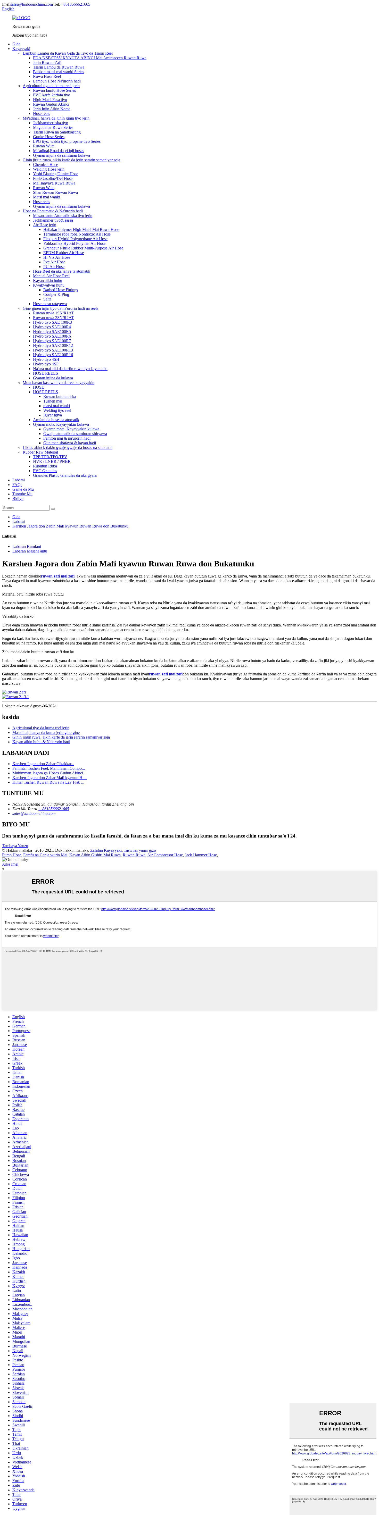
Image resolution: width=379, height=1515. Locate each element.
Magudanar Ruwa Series (53, 127)
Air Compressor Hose (165, 855)
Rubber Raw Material (40, 452)
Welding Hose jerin (48, 169)
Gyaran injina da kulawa (53, 378)
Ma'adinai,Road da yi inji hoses (58, 150)
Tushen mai (52, 401)
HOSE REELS (45, 373)
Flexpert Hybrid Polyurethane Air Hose (75, 239)
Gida (16, 44)
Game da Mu (23, 489)
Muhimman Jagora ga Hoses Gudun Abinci (47, 773)
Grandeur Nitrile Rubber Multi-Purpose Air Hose (83, 248)
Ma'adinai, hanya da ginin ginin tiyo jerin (56, 118)
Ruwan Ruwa (134, 855)
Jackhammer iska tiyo (50, 123)
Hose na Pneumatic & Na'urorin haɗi (53, 211)
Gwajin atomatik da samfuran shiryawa (75, 433)
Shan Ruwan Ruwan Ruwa (55, 192)
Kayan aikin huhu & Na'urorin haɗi (41, 742)
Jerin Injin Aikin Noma (51, 109)
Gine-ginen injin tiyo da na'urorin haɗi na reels (60, 308)
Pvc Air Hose (54, 262)
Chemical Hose (45, 164)
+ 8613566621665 (75, 4)
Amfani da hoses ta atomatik (56, 419)
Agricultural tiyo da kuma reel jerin (51, 85)
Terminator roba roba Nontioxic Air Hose (77, 234)
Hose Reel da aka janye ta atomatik (61, 271)
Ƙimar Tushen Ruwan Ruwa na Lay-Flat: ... (48, 782)
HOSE (38, 387)
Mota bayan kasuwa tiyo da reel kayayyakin (58, 382)
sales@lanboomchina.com (31, 4)
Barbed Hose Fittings (60, 290)
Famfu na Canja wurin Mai (45, 855)
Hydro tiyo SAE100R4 (52, 327)
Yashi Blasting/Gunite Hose (55, 174)
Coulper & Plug (56, 294)
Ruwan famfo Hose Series (54, 90)
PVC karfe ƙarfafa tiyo (51, 95)
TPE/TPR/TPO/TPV (50, 457)
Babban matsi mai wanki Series (58, 72)
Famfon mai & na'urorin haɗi (66, 438)
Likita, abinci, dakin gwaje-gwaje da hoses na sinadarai (67, 447)
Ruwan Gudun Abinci (51, 104)
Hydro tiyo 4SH (46, 359)
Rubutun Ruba (45, 466)
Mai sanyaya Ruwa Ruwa (54, 183)
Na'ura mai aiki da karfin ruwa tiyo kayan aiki (70, 368)
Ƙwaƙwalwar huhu (48, 285)
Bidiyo (17, 498)
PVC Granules (45, 470)
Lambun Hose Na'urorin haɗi (57, 81)
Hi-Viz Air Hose (56, 257)
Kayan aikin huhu (47, 280)
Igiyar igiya (52, 415)
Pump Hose (11, 855)
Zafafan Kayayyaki (106, 850)
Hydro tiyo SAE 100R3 (52, 322)
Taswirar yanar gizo (140, 850)
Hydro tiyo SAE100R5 (52, 331)
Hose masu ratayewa (50, 304)
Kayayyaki (21, 48)
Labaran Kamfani (26, 546)
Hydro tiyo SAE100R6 (52, 336)
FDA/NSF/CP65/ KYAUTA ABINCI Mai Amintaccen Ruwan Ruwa (89, 58)
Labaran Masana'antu (29, 551)
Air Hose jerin (44, 225)
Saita (47, 299)
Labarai (18, 480)
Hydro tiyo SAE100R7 (52, 341)
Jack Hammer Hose (201, 855)
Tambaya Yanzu (15, 845)
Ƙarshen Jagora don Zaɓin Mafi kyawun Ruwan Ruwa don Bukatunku (70, 526)
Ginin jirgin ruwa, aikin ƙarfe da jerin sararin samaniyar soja (71, 160)
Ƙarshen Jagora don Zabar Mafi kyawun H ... (49, 777)
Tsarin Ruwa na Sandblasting (57, 132)
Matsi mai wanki (46, 197)
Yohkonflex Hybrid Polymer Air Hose (74, 243)
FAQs (17, 484)
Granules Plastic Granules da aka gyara (65, 475)
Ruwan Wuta (43, 146)
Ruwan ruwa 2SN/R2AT (53, 317)
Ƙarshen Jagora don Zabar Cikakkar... (43, 763)
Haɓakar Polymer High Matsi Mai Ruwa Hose (81, 229)
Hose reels (41, 113)
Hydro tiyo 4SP (46, 364)
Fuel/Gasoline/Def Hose (52, 178)
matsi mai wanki (56, 406)
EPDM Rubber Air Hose (63, 252)
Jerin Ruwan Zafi (47, 62)
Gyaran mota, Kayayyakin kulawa (61, 424)
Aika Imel (10, 864)
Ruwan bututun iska (59, 396)
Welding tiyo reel (57, 410)
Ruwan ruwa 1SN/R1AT (53, 313)
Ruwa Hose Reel (47, 76)
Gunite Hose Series (48, 137)
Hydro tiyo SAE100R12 (53, 345)
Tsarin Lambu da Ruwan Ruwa (58, 67)
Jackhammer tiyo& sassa (53, 220)
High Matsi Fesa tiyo (50, 99)
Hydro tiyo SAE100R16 (53, 355)
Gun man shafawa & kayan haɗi (69, 443)
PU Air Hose (53, 266)
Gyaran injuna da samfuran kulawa (61, 155)
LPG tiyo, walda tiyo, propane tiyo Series (67, 141)
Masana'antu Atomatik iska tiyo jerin (62, 215)
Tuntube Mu (22, 494)
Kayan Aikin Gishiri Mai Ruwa (95, 855)
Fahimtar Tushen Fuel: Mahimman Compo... (48, 768)
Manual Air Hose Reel (51, 276)
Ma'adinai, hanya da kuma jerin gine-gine (46, 732)
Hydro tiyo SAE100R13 (53, 350)
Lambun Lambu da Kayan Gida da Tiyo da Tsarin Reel (68, 53)
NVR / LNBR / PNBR (52, 461)
